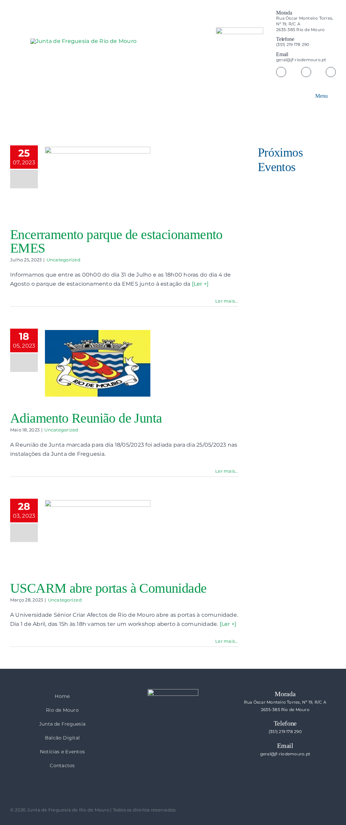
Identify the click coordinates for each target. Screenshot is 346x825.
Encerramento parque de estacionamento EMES (116, 241)
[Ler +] (200, 284)
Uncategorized (63, 259)
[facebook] (281, 72)
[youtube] (331, 72)
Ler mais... (226, 301)
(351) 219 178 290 (292, 44)
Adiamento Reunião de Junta (86, 418)
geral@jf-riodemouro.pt (301, 59)
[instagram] (306, 72)
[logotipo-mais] (131, 58)
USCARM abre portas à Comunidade (108, 588)
